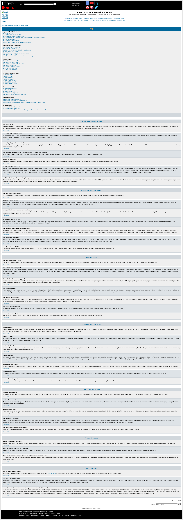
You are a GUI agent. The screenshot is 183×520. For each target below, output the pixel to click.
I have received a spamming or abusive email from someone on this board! (24, 102)
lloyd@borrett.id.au (39, 515)
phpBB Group (52, 473)
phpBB (88, 508)
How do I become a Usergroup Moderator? (15, 94)
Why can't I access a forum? (11, 68)
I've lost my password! (9, 39)
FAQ (70, 18)
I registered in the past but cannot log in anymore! (17, 42)
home (20, 511)
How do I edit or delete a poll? (11, 67)
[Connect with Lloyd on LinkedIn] (96, 4)
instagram (73, 515)
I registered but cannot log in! (11, 40)
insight (46, 511)
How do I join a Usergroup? (10, 93)
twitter (80, 515)
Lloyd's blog (76, 5)
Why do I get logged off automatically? (13, 36)
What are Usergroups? (9, 91)
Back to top (6, 130)
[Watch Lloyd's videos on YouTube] (92, 4)
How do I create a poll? (9, 65)
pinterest (67, 515)
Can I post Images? (8, 79)
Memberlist (94, 18)
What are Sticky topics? (9, 82)
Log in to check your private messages (106, 20)
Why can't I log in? (8, 33)
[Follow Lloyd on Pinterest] (87, 9)
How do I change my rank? (10, 54)
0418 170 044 (25, 515)
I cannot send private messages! (12, 99)
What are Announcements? (10, 80)
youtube (55, 515)
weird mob (29, 511)
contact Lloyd (76, 3)
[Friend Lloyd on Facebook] (87, 4)
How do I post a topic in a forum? (12, 61)
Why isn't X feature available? (11, 108)
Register (122, 18)
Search (80, 18)
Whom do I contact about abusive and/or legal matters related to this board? (24, 110)
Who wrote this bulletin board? (11, 107)
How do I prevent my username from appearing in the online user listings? (24, 38)
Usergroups (109, 18)
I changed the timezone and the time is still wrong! (17, 50)
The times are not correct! (10, 48)
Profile (71, 20)
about (24, 511)
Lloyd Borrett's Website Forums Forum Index (15, 25)
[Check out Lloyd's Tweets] (96, 9)
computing (36, 511)
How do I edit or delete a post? (11, 62)
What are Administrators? (10, 88)
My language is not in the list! (11, 51)
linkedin (61, 515)
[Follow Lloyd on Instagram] (92, 9)
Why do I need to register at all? (12, 35)
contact (51, 511)
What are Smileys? (8, 77)
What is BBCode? (8, 74)
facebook (48, 515)
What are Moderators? (9, 90)
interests (42, 511)
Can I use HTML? (8, 76)
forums (75, 7)
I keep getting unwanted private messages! (15, 100)
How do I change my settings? (11, 47)
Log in (123, 20)
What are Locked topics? (10, 83)
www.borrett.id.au (55, 513)
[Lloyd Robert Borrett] (10, 9)
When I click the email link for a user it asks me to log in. (18, 56)
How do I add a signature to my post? (13, 64)
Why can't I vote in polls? (10, 70)
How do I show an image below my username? (16, 53)
